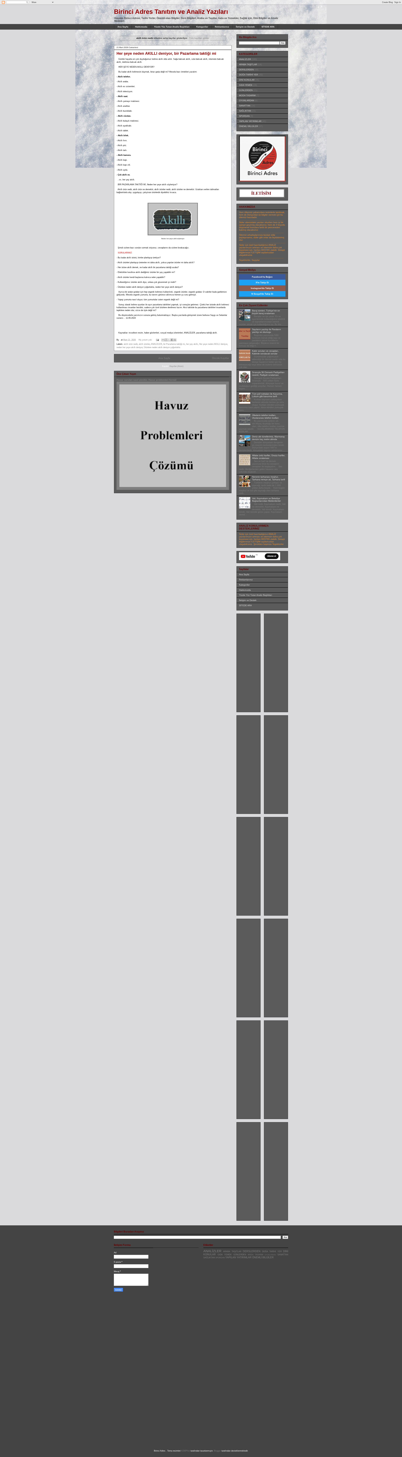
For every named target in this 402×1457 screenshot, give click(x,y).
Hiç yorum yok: (146, 340)
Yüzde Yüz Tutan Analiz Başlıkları (172, 26)
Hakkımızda (141, 26)
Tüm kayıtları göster (199, 38)
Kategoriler (202, 26)
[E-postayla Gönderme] (157, 340)
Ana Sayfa (122, 26)
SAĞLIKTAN (245, 111)
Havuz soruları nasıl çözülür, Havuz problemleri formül (146, 380)
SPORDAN (244, 116)
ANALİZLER (156, 344)
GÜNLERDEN (246, 90)
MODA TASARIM (247, 95)
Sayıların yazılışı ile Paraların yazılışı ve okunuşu (266, 330)
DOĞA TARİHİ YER (248, 74)
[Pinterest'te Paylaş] (175, 339)
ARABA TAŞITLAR (248, 64)
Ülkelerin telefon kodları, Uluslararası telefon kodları (265, 416)
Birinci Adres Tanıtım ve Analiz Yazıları (171, 11)
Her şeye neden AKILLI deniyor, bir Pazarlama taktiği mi (166, 53)
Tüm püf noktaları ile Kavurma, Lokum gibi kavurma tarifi (267, 395)
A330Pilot (185, 1451)
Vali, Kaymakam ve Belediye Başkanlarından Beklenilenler (266, 499)
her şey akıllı (192, 344)
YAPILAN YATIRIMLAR (250, 121)
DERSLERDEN (246, 69)
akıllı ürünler (144, 344)
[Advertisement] (251, 662)
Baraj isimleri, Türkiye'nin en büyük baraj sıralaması (266, 312)
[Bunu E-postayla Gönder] (163, 339)
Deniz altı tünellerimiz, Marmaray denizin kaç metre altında (268, 437)
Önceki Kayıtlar (220, 358)
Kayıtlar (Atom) (176, 366)
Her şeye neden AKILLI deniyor (213, 344)
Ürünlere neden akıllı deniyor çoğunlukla (162, 347)
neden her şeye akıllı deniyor (130, 347)
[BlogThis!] (166, 339)
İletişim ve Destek (245, 26)
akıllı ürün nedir (131, 344)
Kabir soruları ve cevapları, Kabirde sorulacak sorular (265, 352)
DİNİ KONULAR (247, 80)
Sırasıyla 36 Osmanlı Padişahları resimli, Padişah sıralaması (268, 373)
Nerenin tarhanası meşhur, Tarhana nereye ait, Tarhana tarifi (268, 478)
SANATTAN (244, 105)
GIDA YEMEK (245, 85)
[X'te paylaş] (169, 339)
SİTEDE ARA (267, 26)
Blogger (217, 1451)
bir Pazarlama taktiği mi (174, 344)
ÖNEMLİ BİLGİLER (248, 126)
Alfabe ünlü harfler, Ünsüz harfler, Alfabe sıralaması (268, 456)
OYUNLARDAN (246, 100)
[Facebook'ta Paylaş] (172, 339)
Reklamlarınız (222, 26)
